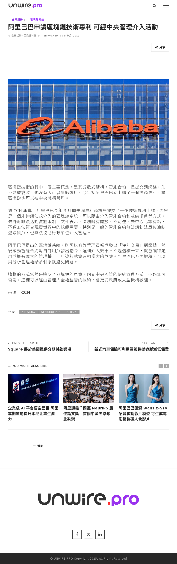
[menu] (166, 5)
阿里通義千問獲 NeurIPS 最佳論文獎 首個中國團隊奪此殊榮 (88, 414)
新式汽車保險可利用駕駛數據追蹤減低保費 (131, 349)
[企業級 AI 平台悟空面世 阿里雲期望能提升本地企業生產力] (33, 388)
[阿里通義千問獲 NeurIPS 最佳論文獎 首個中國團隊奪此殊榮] (88, 388)
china (72, 312)
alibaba (28, 312)
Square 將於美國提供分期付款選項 (39, 349)
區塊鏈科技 (37, 19)
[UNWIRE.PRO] (25, 5)
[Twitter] (88, 534)
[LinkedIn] (100, 534)
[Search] (154, 5)
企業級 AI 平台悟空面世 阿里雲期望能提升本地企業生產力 (33, 414)
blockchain (51, 312)
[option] (33, 398)
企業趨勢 (17, 19)
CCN (25, 292)
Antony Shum (50, 35)
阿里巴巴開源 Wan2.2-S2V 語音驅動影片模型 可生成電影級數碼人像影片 (143, 414)
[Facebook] (77, 534)
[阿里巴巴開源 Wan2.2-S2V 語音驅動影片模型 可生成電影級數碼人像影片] (144, 388)
